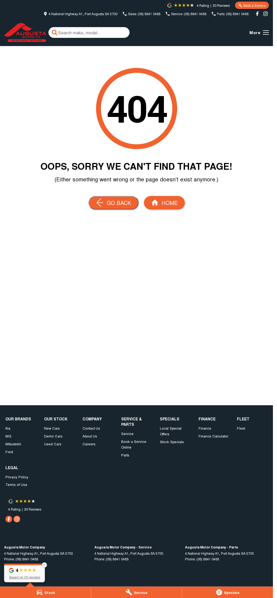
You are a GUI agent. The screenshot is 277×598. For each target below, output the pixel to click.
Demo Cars (53, 436)
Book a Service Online (133, 444)
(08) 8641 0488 (26, 559)
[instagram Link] (265, 13)
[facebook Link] (257, 13)
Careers (89, 443)
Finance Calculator (213, 436)
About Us (90, 436)
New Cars (52, 428)
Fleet (241, 428)
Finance (205, 428)
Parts (125, 455)
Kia (7, 428)
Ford (9, 451)
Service (127, 433)
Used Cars (52, 443)
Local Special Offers (171, 431)
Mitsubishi (13, 443)
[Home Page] (25, 32)
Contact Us (91, 428)
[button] (24, 573)
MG (8, 436)
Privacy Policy (16, 476)
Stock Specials (172, 441)
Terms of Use (16, 484)
